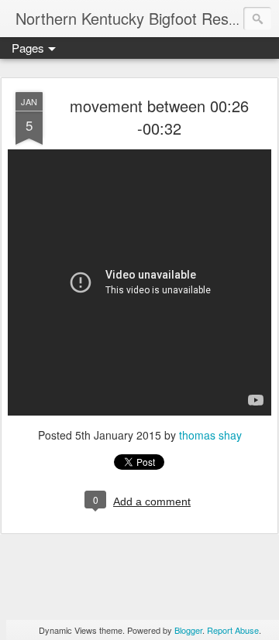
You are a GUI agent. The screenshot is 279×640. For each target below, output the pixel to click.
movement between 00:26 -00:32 (159, 116)
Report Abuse (233, 630)
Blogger (188, 630)
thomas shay (210, 435)
